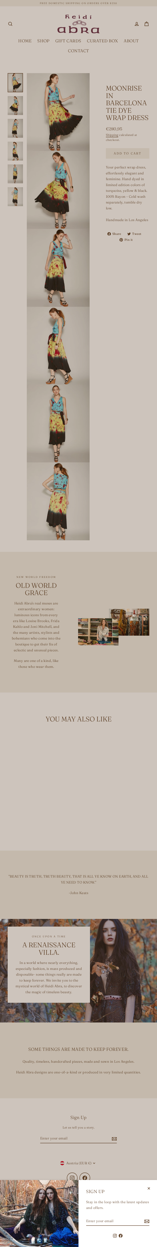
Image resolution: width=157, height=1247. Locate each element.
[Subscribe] (146, 1221)
